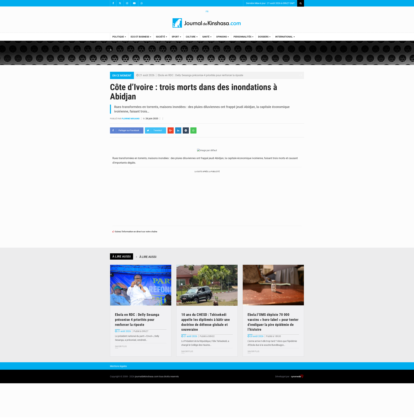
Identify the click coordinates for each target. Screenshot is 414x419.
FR (207, 11)
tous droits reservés (169, 376)
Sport (176, 36)
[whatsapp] (193, 130)
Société (160, 36)
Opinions (221, 36)
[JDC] (207, 23)
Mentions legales (118, 366)
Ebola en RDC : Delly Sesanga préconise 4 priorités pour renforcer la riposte (200, 75)
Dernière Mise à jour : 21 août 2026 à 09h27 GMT (270, 3)
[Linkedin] (178, 130)
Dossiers (263, 36)
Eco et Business (140, 36)
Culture (191, 36)
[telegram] (186, 130)
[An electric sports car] (140, 285)
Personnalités (243, 36)
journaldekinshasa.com (146, 376)
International (284, 36)
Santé (206, 36)
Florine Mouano (131, 118)
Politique (118, 36)
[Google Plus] (171, 130)
